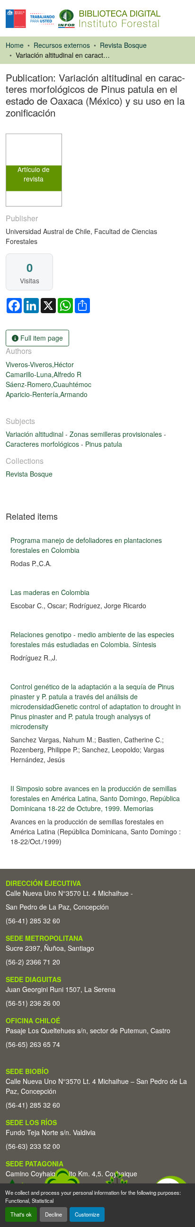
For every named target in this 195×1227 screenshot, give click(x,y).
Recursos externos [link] (62, 45)
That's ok (21, 1214)
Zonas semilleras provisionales (117, 434)
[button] (83, 18)
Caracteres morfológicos (43, 444)
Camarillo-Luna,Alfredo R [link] (43, 374)
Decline (53, 1214)
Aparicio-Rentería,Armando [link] (47, 394)
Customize (87, 1214)
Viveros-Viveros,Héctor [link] (40, 364)
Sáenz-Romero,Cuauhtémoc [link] (48, 384)
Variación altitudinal (35, 434)
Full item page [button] (40, 338)
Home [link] (15, 45)
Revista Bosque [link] (123, 45)
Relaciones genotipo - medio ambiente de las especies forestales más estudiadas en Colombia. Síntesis (92, 639)
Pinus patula (103, 444)
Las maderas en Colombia (49, 592)
